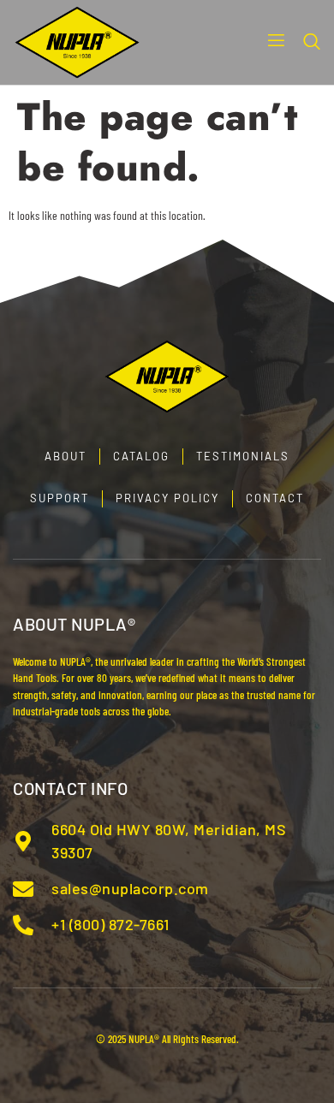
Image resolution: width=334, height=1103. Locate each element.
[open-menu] (269, 42)
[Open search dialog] (312, 43)
